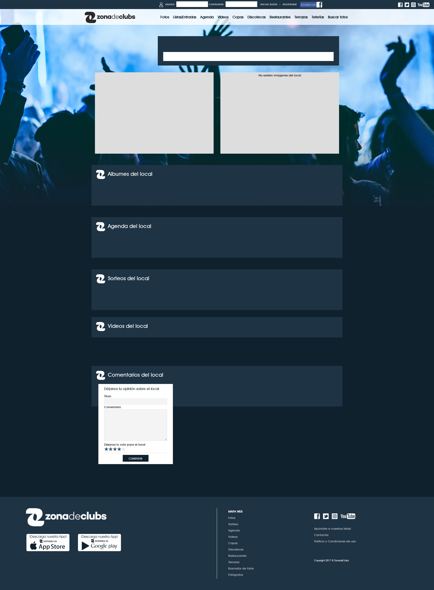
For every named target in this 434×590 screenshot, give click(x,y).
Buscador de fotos (241, 568)
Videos (233, 536)
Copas (233, 543)
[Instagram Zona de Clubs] (414, 4)
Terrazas (233, 562)
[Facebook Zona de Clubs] (401, 4)
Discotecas (235, 549)
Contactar (321, 535)
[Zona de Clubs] (110, 17)
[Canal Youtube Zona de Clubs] (424, 4)
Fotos (231, 517)
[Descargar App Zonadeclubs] (52, 542)
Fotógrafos (235, 574)
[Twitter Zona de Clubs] (407, 4)
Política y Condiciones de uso (335, 541)
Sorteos (233, 524)
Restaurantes (237, 555)
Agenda (234, 530)
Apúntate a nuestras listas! (332, 528)
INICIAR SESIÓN (268, 4)
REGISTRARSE (290, 4)
